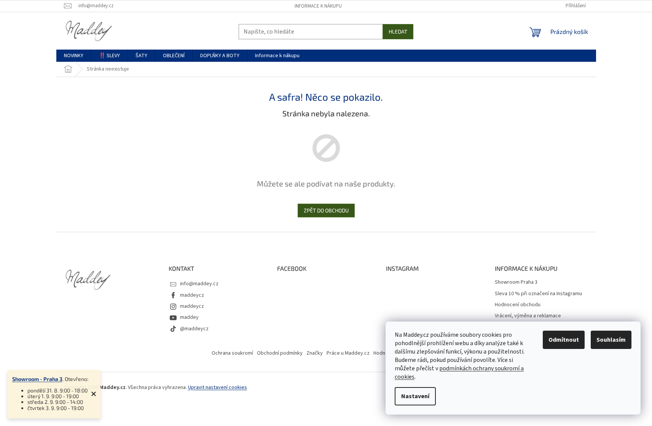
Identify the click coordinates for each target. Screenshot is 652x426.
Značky (314, 353)
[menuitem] (73, 56)
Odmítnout (563, 340)
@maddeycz (194, 329)
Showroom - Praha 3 (37, 379)
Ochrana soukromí (232, 353)
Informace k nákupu (318, 6)
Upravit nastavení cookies (217, 387)
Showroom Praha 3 (516, 282)
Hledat (398, 31)
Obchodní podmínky (280, 353)
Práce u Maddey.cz (348, 353)
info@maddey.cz (199, 284)
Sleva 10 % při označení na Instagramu (538, 293)
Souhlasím (611, 340)
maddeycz (192, 295)
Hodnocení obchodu (517, 305)
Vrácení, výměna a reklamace (528, 316)
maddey (189, 317)
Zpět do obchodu (326, 210)
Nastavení (415, 396)
